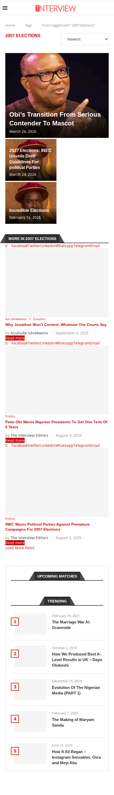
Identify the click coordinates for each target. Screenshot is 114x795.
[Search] (108, 8)
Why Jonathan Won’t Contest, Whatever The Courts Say (56, 324)
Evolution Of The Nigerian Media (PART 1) (76, 690)
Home (10, 25)
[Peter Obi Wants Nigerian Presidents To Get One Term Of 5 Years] (57, 380)
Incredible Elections (29, 210)
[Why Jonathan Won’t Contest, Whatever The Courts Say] (57, 282)
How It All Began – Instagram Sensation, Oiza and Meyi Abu (76, 757)
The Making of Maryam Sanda (73, 722)
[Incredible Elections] (30, 203)
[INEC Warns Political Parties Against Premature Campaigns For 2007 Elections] (57, 482)
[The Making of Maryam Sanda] (31, 721)
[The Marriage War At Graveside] (31, 624)
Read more (15, 337)
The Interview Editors (29, 435)
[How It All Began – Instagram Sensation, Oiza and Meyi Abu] (31, 753)
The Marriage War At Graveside (71, 625)
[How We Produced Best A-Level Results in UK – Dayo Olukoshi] (31, 656)
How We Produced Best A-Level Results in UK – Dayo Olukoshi (77, 659)
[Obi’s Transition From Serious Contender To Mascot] (57, 95)
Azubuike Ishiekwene (29, 332)
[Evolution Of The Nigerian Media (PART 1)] (31, 689)
